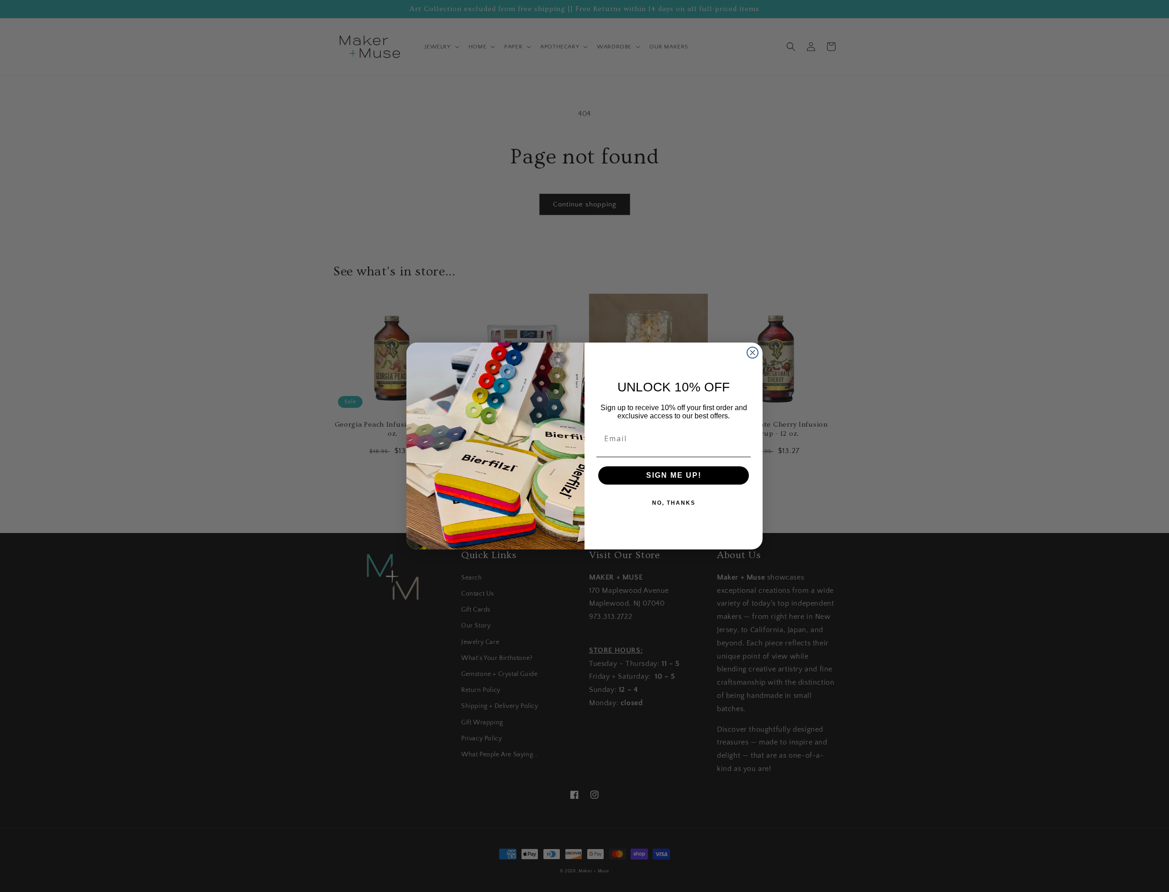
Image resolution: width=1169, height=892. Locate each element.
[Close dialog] (752, 352)
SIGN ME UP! (673, 475)
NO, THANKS (673, 503)
